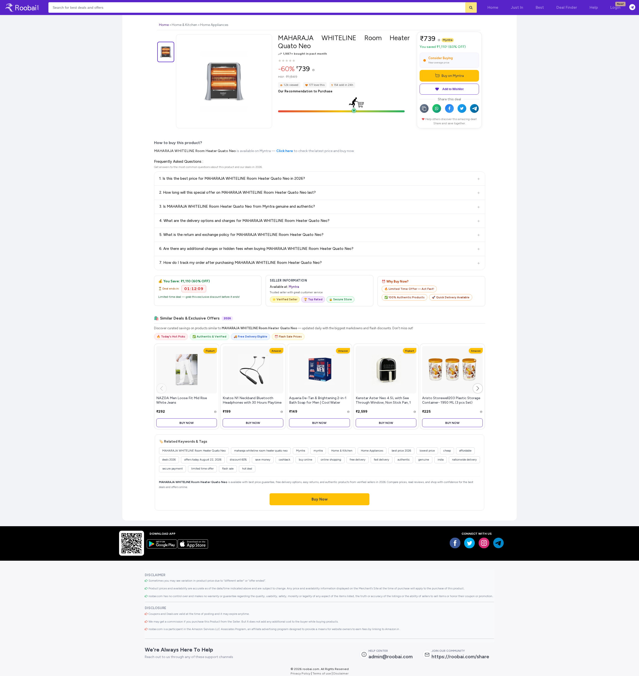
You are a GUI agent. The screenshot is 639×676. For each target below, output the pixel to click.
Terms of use (322, 673)
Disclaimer (340, 673)
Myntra (448, 40)
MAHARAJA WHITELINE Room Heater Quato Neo (195, 151)
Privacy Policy (300, 673)
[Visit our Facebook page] (455, 543)
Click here (284, 151)
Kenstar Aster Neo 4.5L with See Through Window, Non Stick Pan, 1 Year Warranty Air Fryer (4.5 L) (383, 402)
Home (164, 25)
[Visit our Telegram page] (498, 543)
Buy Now (186, 423)
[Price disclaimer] (313, 70)
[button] (478, 388)
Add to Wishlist (453, 89)
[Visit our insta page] (484, 543)
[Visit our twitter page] (470, 543)
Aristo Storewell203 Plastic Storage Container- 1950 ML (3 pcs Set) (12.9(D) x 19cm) (451, 402)
